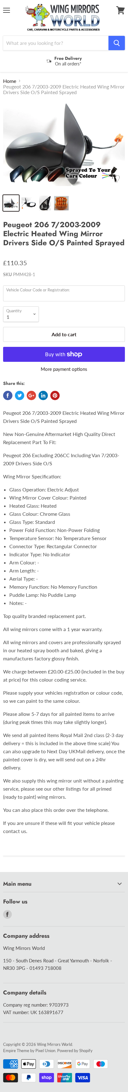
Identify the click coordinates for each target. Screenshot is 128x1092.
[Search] (116, 43)
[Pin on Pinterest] (55, 395)
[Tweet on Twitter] (19, 395)
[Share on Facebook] (7, 395)
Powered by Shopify (75, 1050)
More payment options (64, 369)
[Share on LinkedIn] (43, 395)
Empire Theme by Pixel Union (29, 1050)
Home (9, 81)
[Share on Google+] (31, 395)
